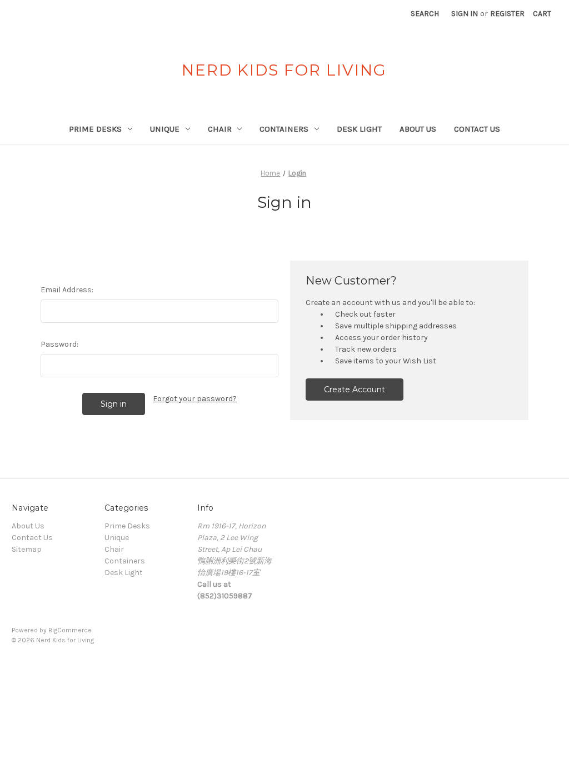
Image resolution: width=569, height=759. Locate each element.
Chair (220, 129)
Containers (283, 129)
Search (425, 13)
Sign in (464, 13)
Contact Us (477, 129)
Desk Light (359, 129)
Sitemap (27, 549)
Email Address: (67, 289)
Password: (59, 344)
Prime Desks (95, 129)
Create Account (354, 390)
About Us (418, 129)
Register (507, 13)
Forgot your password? (195, 398)
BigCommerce (70, 630)
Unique (164, 129)
